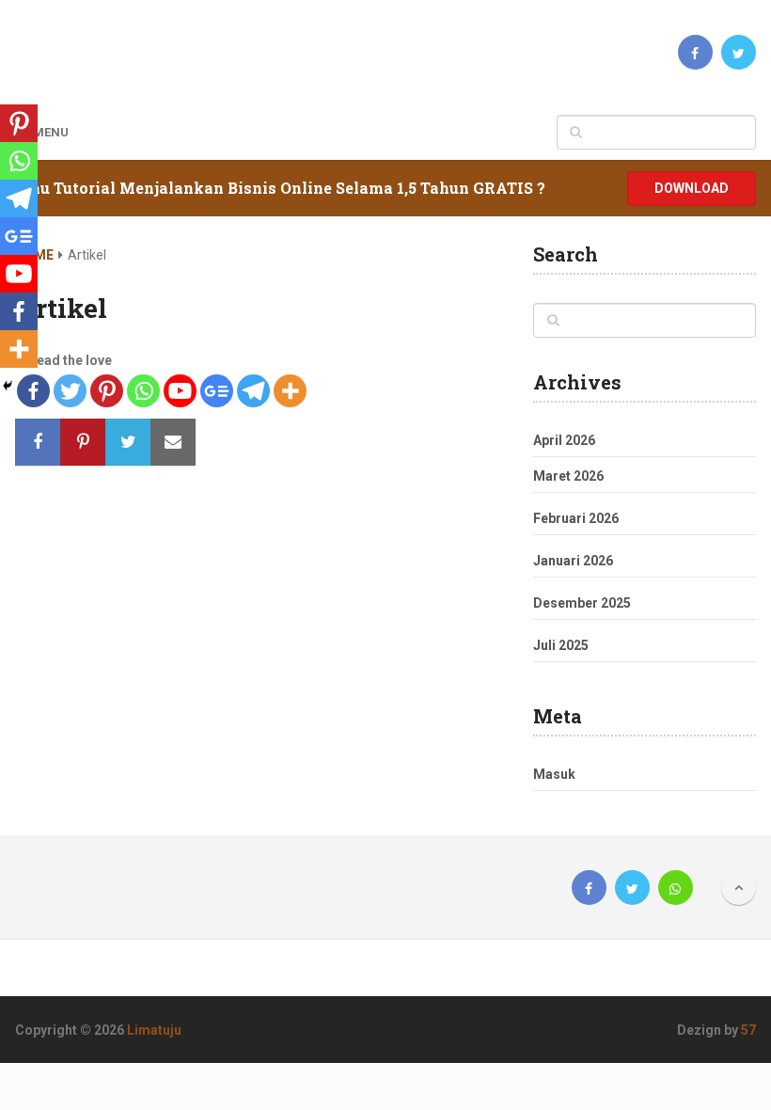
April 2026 (564, 440)
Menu (51, 132)
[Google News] (216, 390)
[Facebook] (19, 311)
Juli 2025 (561, 645)
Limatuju (154, 1030)
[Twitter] (70, 390)
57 (748, 1030)
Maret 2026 (568, 476)
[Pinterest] (106, 390)
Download (691, 188)
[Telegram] (253, 390)
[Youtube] (180, 390)
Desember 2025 (582, 602)
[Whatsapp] (143, 390)
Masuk (554, 774)
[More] (290, 390)
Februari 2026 (576, 518)
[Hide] (7, 385)
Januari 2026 (573, 560)
